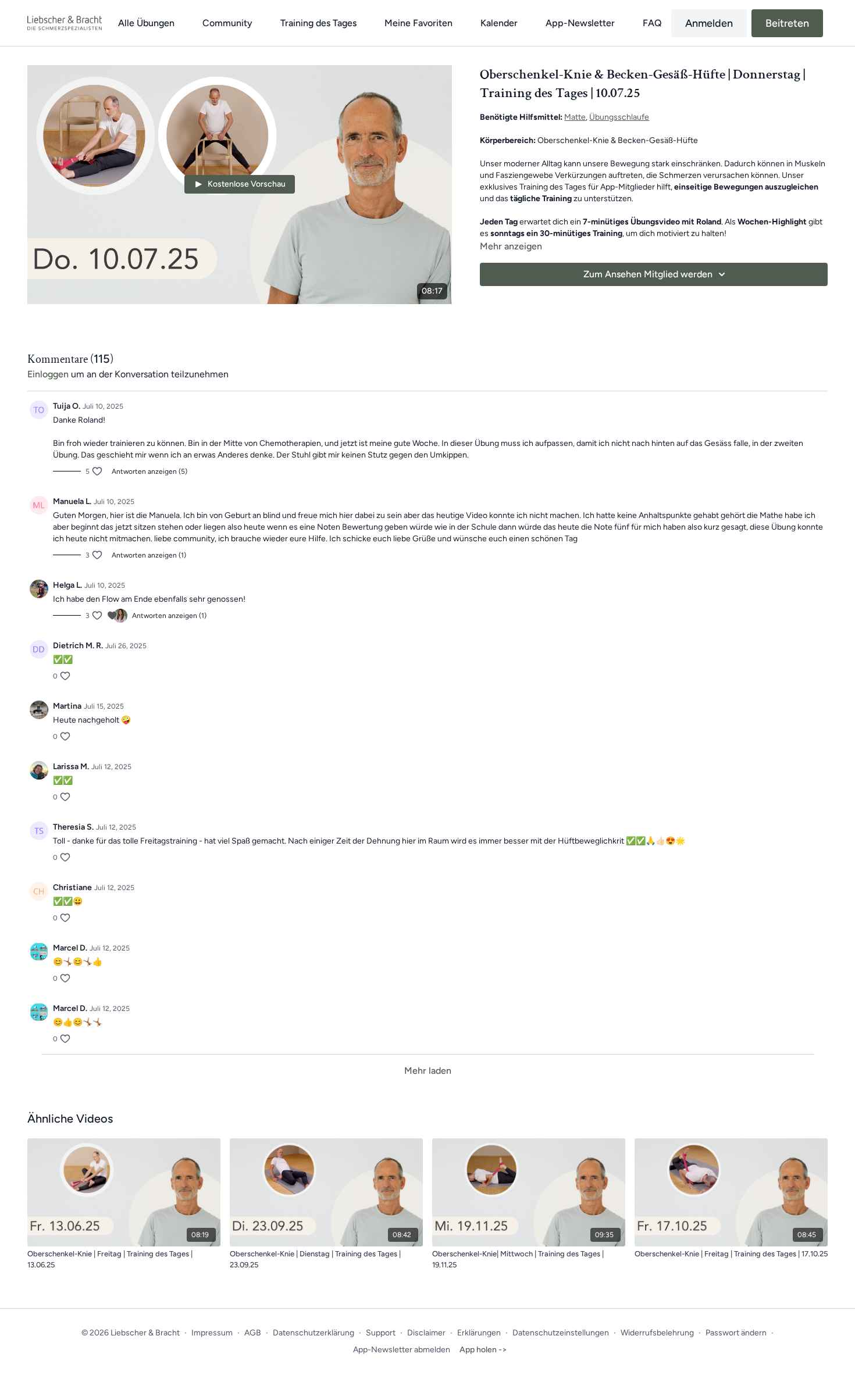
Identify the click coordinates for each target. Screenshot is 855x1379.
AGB (252, 1333)
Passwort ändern (736, 1333)
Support (381, 1333)
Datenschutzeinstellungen (560, 1333)
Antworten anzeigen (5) (149, 471)
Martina (67, 706)
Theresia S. (73, 827)
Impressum (212, 1333)
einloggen (48, 374)
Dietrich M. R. (78, 646)
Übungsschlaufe (619, 117)
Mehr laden (427, 1070)
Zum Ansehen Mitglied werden (647, 274)
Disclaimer (426, 1333)
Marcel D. (70, 948)
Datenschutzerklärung (313, 1333)
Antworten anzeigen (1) (149, 555)
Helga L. (67, 585)
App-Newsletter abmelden (401, 1350)
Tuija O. (66, 406)
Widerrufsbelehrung (657, 1333)
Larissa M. (71, 766)
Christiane (72, 887)
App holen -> (483, 1350)
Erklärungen (479, 1333)
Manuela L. (72, 501)
